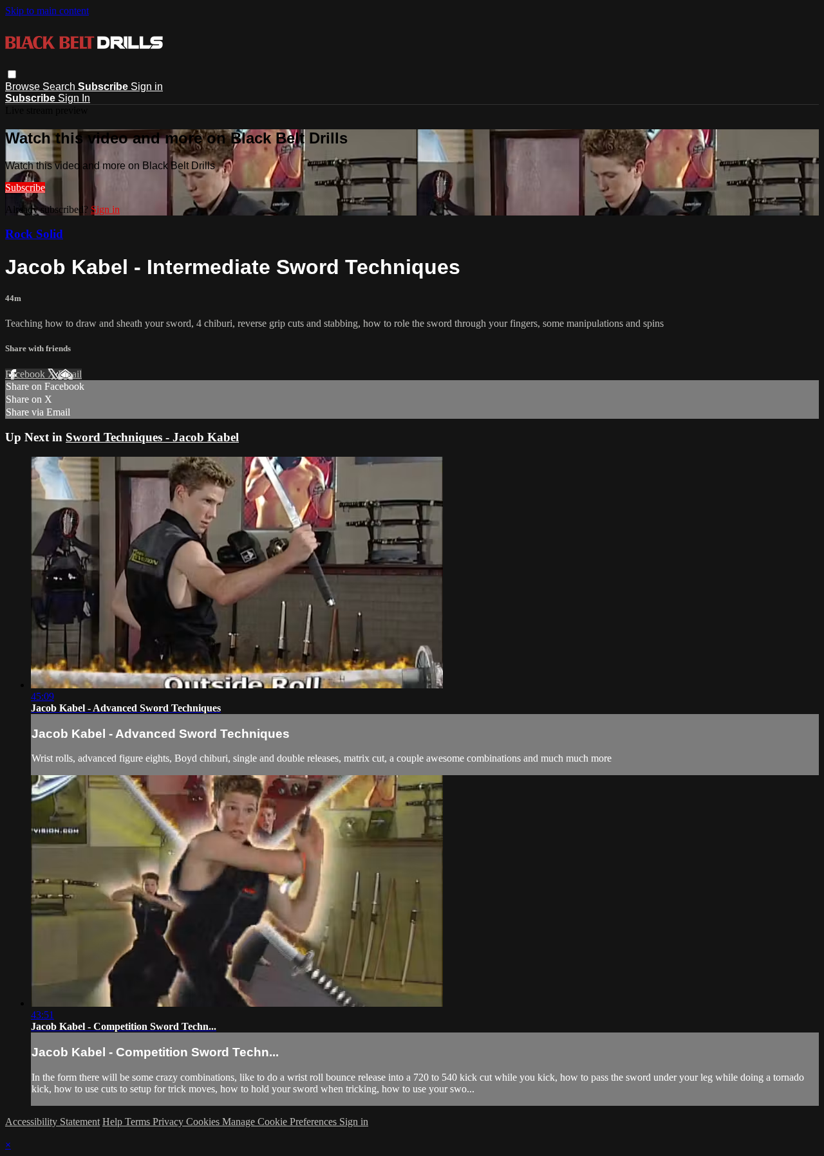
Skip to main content (47, 10)
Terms (139, 1121)
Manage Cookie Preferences (280, 1121)
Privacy (169, 1121)
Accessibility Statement (52, 1121)
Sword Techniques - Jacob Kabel (152, 437)
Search (60, 86)
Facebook (26, 374)
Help (113, 1121)
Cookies (204, 1121)
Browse (23, 86)
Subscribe (25, 187)
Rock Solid (34, 234)
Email (70, 374)
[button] (12, 74)
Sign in (147, 86)
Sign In (74, 98)
